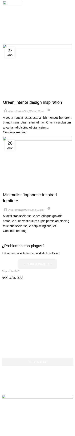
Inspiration (12, 95)
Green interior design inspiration (32, 102)
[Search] (65, 10)
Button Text (37, 362)
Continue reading (15, 132)
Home (6, 42)
